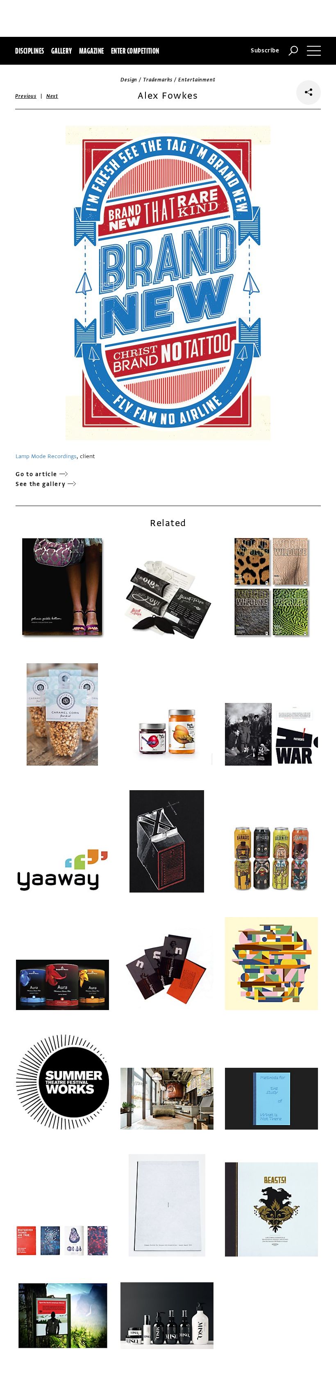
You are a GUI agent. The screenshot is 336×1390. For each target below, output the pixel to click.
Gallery (61, 51)
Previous (25, 96)
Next (52, 96)
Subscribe (265, 50)
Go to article (36, 474)
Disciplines (29, 51)
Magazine (91, 51)
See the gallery (41, 484)
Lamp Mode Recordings (46, 456)
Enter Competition (135, 51)
